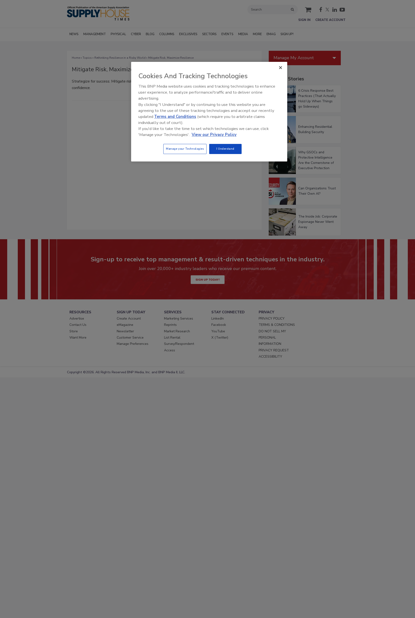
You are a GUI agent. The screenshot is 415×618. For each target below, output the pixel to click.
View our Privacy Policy (214, 134)
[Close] (280, 67)
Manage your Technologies (185, 149)
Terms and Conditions (175, 116)
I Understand (225, 149)
